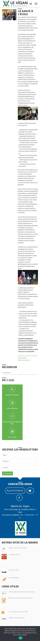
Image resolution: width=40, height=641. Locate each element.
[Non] (37, 634)
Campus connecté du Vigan (17, 618)
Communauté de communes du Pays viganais (22, 592)
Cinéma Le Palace (14, 570)
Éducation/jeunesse (24, 360)
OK (21, 638)
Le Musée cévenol (14, 554)
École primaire (22, 358)
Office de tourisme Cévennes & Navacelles (20, 598)
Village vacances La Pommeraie (18, 548)
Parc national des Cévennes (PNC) (18, 612)
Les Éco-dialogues (14, 578)
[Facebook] (19, 498)
